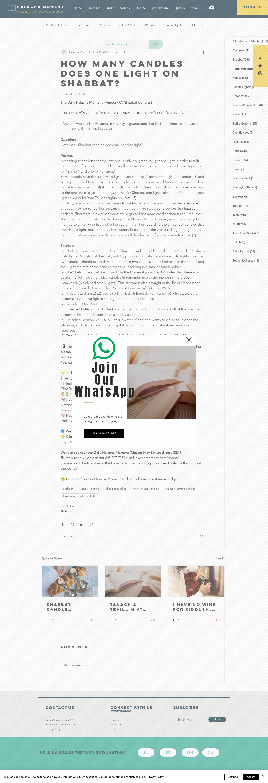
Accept (251, 777)
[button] (189, 340)
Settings (233, 777)
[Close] (263, 777)
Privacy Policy (155, 777)
